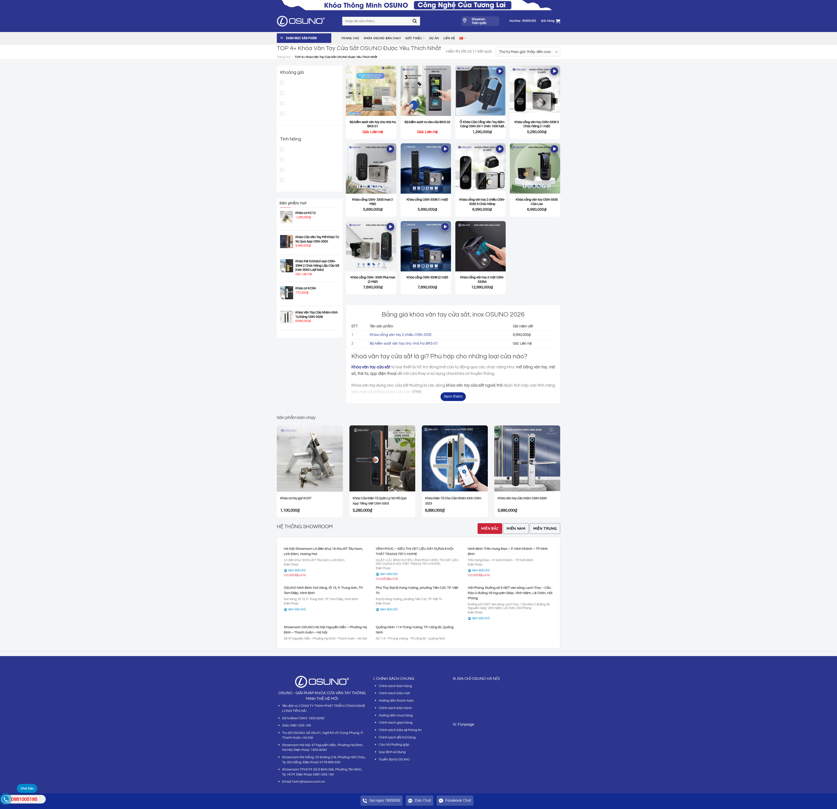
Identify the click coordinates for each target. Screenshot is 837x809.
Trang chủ (350, 38)
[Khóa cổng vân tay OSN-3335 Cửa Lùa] (535, 168)
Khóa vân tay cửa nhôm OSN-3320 (522, 498)
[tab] (490, 528)
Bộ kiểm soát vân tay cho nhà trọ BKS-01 (373, 124)
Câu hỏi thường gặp (394, 744)
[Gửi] (414, 21)
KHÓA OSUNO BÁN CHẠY (382, 38)
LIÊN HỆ (449, 38)
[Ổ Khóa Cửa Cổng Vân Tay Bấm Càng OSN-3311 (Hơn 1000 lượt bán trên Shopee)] (480, 91)
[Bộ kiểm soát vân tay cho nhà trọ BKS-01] (371, 91)
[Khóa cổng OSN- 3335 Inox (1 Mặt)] (371, 168)
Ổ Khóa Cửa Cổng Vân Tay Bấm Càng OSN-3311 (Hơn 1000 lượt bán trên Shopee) (482, 124)
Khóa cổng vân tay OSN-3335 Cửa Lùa (537, 201)
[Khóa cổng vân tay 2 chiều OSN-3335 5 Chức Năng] (480, 168)
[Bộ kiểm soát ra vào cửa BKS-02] (426, 91)
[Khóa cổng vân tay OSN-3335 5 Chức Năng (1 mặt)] (535, 91)
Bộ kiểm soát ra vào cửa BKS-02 (427, 122)
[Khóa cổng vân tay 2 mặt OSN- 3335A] (480, 246)
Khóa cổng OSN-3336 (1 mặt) (427, 199)
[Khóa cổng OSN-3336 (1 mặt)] (426, 168)
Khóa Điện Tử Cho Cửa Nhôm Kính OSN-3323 (453, 501)
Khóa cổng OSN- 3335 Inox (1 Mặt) (372, 201)
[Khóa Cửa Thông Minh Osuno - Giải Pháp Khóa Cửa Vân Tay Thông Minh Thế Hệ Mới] (306, 21)
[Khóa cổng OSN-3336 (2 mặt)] (426, 246)
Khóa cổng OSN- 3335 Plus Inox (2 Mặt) (372, 279)
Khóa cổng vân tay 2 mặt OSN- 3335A (482, 279)
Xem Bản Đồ (297, 570)
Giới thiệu (413, 38)
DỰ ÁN (434, 38)
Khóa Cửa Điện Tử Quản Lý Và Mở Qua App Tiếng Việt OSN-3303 (380, 501)
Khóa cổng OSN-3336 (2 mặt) (427, 277)
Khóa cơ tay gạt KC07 (295, 498)
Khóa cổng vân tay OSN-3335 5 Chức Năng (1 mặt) (536, 124)
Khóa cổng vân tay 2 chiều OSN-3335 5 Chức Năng (482, 201)
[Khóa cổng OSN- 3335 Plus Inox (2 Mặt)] (371, 246)
